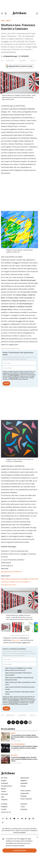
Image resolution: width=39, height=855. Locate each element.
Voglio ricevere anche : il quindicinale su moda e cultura (20, 683)
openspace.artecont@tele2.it (11, 571)
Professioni (4, 783)
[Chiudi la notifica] (37, 836)
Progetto (4, 780)
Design (13, 733)
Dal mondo (4, 794)
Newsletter (24, 783)
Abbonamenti (24, 778)
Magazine (23, 780)
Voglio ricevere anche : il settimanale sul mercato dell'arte (18, 674)
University (23, 804)
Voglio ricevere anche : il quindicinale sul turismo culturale (20, 688)
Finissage (23, 796)
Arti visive (14, 755)
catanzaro (22, 60)
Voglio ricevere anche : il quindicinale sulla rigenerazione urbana (19, 679)
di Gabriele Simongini (10, 56)
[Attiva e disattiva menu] (2, 13)
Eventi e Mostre (25, 791)
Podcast (23, 786)
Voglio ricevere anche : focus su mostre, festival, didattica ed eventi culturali (18, 669)
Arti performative (6, 786)
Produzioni (23, 809)
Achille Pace (10, 60)
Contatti (3, 809)
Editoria (3, 789)
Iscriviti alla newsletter (19, 850)
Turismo (3, 791)
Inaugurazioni (24, 793)
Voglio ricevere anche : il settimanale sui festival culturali (19, 693)
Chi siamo (4, 804)
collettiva (33, 60)
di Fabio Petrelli (16, 762)
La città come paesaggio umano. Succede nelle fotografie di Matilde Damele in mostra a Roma (24, 759)
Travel (22, 807)
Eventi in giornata (26, 799)
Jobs (2, 797)
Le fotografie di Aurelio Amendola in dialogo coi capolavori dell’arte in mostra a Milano (24, 747)
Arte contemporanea (18, 744)
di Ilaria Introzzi (16, 740)
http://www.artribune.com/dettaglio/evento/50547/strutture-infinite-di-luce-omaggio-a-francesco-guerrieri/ (19, 582)
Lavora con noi (6, 812)
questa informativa (13, 377)
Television (4, 800)
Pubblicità (4, 807)
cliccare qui (16, 640)
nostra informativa (14, 374)
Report (8, 20)
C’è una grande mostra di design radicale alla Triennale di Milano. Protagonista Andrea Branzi (24, 736)
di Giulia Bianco (16, 750)
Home (3, 20)
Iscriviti (6, 383)
